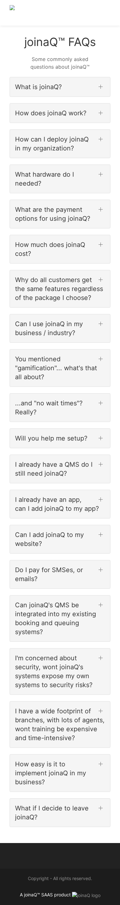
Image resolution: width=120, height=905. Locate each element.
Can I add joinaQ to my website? (49, 539)
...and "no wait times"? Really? (49, 407)
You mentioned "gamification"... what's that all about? (56, 368)
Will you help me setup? (51, 438)
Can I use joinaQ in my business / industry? (49, 328)
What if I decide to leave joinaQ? (52, 812)
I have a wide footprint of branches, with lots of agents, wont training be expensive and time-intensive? (60, 724)
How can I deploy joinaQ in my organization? (52, 143)
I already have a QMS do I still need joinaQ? (53, 469)
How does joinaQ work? (50, 113)
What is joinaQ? (38, 87)
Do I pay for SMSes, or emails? (49, 574)
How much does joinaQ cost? (50, 249)
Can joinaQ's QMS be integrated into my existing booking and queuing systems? (55, 618)
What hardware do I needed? (44, 179)
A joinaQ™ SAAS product (45, 894)
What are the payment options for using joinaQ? (52, 214)
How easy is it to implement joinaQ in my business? (50, 773)
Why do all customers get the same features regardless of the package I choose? (59, 289)
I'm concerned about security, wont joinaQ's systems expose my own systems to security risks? (53, 671)
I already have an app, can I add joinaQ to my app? (57, 504)
